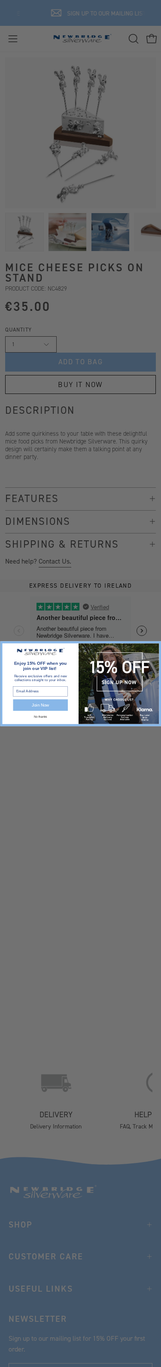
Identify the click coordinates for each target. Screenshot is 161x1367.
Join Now (40, 704)
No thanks (40, 716)
